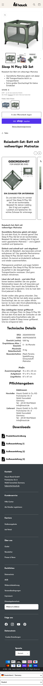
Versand (10, 95)
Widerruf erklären (12, 607)
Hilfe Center (9, 502)
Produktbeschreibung (16, 436)
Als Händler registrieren (13, 507)
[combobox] (21, 675)
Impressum (9, 596)
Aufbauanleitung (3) (15, 459)
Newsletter (8, 552)
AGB (6, 580)
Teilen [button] (6, 133)
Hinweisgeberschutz (12, 601)
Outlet (7, 546)
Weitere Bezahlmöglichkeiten (21, 126)
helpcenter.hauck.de (12, 486)
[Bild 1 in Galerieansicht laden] (10, 58)
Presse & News (10, 557)
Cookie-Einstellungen (13, 637)
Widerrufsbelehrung (12, 585)
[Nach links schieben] (2, 58)
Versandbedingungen (13, 591)
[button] (2, 4)
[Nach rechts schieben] (40, 58)
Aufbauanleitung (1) (15, 443)
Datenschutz (9, 574)
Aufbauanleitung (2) (15, 451)
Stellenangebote (11, 524)
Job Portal (8, 530)
